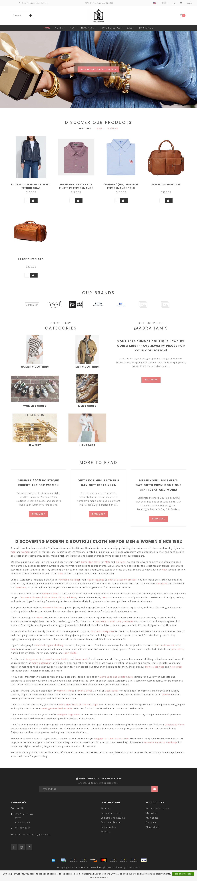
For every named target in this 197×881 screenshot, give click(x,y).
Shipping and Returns (113, 817)
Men (72, 27)
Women (59, 27)
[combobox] (22, 15)
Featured (85, 128)
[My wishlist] (181, 3)
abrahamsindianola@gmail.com (32, 834)
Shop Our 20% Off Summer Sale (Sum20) (98, 75)
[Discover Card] (93, 860)
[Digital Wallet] (83, 860)
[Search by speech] (30, 15)
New (99, 128)
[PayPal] (113, 860)
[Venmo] (133, 860)
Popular (113, 128)
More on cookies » (99, 878)
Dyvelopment (133, 867)
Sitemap (105, 831)
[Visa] (143, 860)
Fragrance (87, 27)
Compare (151, 822)
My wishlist (152, 817)
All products (153, 826)
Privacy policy (108, 826)
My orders (151, 813)
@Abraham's (146, 27)
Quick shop (32, 183)
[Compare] (174, 3)
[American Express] (53, 860)
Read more (151, 379)
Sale (129, 27)
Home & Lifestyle (110, 27)
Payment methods (111, 813)
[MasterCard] (103, 860)
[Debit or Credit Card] (73, 860)
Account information (157, 808)
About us (106, 808)
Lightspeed (107, 867)
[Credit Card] (63, 860)
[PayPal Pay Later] (123, 860)
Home (47, 27)
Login (189, 3)
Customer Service (111, 822)
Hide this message (183, 874)
